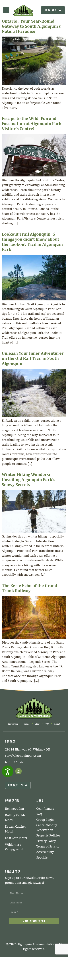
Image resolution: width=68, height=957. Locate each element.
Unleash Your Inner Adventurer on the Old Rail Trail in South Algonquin (33, 358)
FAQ (47, 723)
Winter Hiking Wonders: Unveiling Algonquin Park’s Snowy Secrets (28, 479)
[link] (23, 10)
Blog (37, 723)
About (57, 723)
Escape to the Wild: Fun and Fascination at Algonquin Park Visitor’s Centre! (31, 123)
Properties (13, 723)
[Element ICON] (6, 10)
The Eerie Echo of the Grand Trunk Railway (29, 588)
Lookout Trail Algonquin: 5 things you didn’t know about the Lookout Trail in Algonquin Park (32, 241)
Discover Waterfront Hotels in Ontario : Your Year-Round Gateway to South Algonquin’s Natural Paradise (31, 23)
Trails (27, 723)
